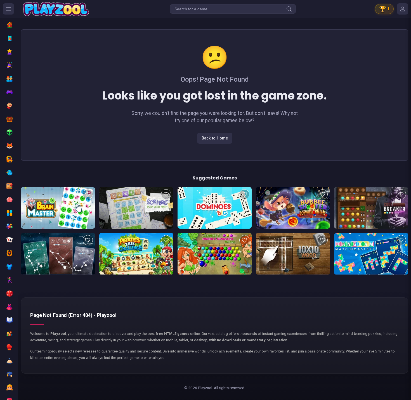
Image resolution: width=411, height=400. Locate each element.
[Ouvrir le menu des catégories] (8, 9)
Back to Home (215, 138)
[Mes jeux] (402, 9)
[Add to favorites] (88, 194)
